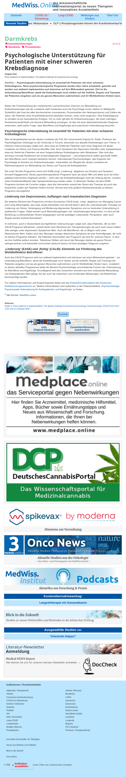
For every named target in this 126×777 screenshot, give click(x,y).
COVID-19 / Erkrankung (41, 17)
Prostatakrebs (12, 730)
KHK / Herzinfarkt (14, 717)
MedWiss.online (28, 295)
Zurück (63, 314)
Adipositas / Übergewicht (17, 690)
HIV (8, 714)
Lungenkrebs (12, 724)
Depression (70, 704)
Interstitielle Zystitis (73, 714)
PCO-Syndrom (71, 727)
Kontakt (68, 765)
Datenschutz (56, 765)
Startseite (16, 15)
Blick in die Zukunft (14, 751)
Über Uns (112, 15)
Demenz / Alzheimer (15, 704)
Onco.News (11, 757)
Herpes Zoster (71, 710)
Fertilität (9, 710)
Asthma (9, 694)
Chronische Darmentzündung (19, 697)
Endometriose (71, 707)
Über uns (44, 765)
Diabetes (10, 707)
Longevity (69, 720)
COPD (68, 697)
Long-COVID (65, 15)
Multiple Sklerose (14, 727)
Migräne (69, 724)
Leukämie (69, 717)
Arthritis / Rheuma (73, 690)
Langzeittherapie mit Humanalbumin (63, 602)
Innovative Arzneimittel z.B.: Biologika (23, 739)
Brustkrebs (70, 694)
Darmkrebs (70, 700)
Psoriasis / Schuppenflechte (77, 730)
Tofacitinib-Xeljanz (63, 636)
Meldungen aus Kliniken (90, 17)
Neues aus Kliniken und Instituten (21, 745)
